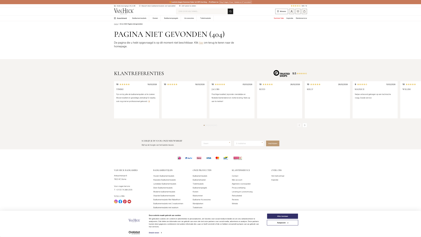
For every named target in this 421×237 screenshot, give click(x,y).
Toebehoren (197, 207)
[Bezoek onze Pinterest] (125, 202)
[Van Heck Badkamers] (124, 11)
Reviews (235, 199)
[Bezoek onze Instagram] (116, 202)
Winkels (283, 11)
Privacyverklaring (238, 188)
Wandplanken (198, 203)
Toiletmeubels (205, 18)
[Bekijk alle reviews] (282, 73)
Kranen (155, 18)
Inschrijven (272, 143)
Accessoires (189, 18)
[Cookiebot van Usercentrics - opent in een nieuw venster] (134, 232)
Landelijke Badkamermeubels (164, 184)
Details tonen (154, 233)
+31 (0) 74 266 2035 (124, 190)
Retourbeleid (237, 196)
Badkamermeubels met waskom (165, 207)
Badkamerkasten (199, 180)
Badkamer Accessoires (202, 199)
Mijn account (237, 180)
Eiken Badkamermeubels (163, 188)
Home (116, 24)
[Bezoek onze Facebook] (120, 202)
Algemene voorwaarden (241, 184)
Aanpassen (281, 223)
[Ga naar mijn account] (291, 11)
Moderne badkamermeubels (164, 192)
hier (201, 42)
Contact (235, 176)
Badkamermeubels (139, 18)
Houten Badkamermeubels (163, 176)
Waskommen (198, 196)
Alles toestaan (282, 216)
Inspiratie (289, 18)
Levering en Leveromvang (242, 192)
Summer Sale (279, 18)
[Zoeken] (230, 11)
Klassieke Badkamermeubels (164, 180)
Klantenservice (301, 18)
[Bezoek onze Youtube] (129, 202)
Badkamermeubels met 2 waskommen (168, 203)
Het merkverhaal (277, 176)
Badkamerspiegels (171, 18)
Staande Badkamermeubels (164, 196)
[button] (204, 125)
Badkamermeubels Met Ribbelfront (166, 199)
